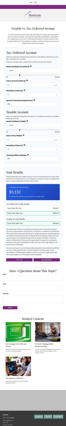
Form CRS (48, 416)
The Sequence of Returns (14, 378)
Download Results (47, 259)
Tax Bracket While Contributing (17, 155)
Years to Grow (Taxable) (15, 135)
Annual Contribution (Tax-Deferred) (19, 66)
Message (5, 293)
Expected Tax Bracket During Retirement (20, 100)
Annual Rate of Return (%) (15, 90)
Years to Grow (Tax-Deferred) (17, 80)
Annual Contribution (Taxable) (17, 121)
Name (4, 274)
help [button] (31, 66)
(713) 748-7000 (10, 417)
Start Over (19, 259)
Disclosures (39, 416)
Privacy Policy (58, 416)
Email (4, 284)
